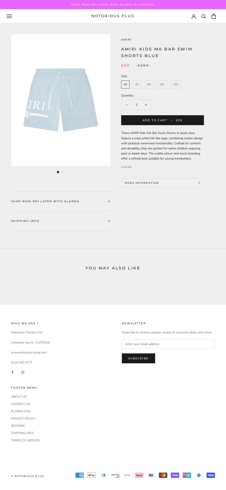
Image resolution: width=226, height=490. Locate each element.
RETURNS (18, 426)
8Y (149, 84)
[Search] (204, 16)
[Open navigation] (9, 16)
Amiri (126, 39)
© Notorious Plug (27, 476)
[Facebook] (136, 166)
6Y (137, 84)
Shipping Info (25, 221)
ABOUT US (19, 397)
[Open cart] (214, 16)
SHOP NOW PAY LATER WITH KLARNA (45, 201)
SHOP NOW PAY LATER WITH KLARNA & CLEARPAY (113, 4)
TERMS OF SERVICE (25, 440)
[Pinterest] (148, 166)
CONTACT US (20, 404)
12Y (175, 84)
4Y (125, 84)
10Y (162, 84)
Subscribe (138, 358)
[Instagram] (22, 372)
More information (142, 182)
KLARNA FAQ (20, 411)
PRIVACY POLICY (23, 418)
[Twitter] (142, 166)
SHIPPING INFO (22, 433)
